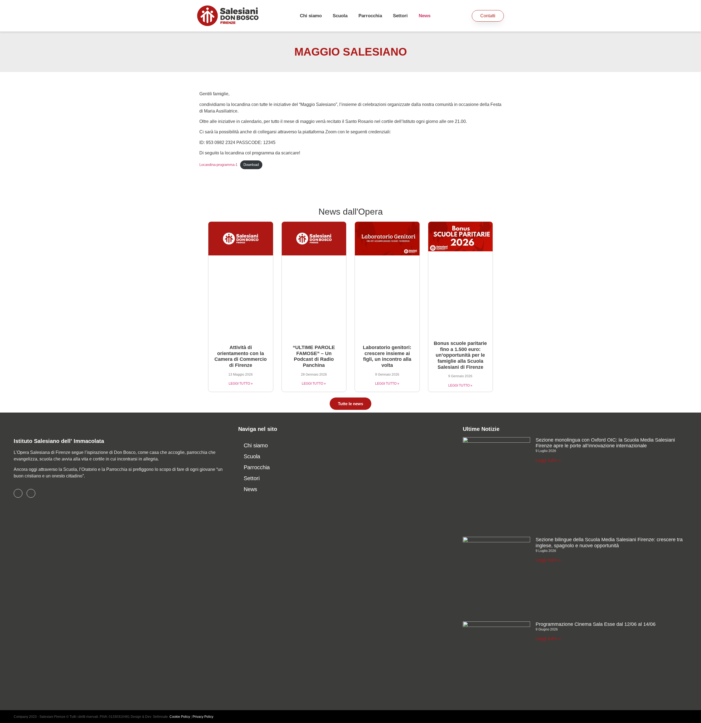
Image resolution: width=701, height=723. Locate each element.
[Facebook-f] (18, 493)
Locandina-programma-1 (218, 165)
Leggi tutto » (548, 460)
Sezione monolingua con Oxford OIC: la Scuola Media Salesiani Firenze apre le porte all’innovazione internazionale (605, 443)
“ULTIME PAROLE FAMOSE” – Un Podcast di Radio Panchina (314, 356)
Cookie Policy (179, 717)
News (424, 15)
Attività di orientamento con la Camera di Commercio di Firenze (240, 356)
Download (251, 165)
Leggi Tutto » (241, 383)
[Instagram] (31, 493)
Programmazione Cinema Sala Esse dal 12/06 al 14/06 (596, 624)
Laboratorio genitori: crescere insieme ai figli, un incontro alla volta (387, 356)
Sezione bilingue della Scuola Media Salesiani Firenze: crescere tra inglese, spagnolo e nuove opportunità (609, 542)
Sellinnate (160, 717)
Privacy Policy (203, 717)
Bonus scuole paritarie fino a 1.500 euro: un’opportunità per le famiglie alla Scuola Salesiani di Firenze (460, 355)
